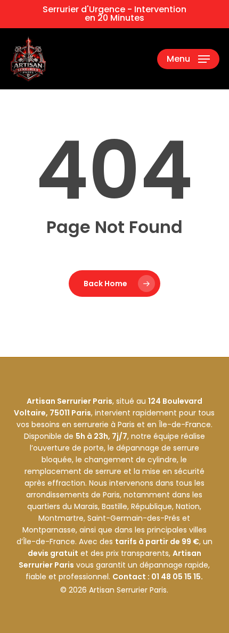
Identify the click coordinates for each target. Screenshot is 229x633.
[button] (188, 59)
